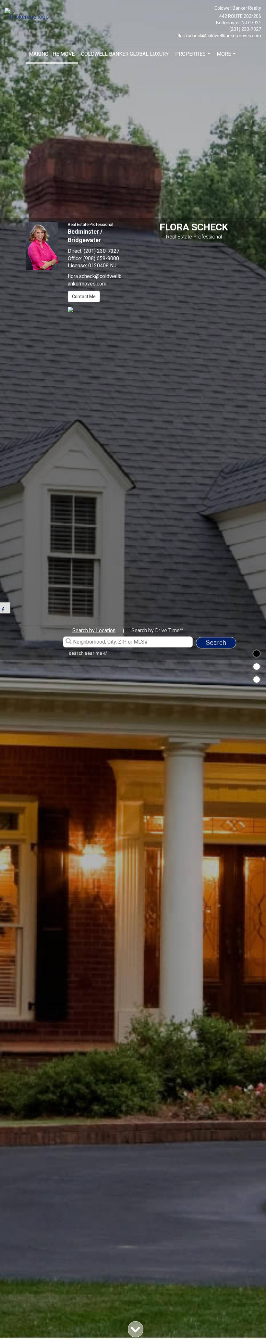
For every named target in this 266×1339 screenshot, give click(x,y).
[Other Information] (256, 679)
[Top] (256, 653)
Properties (193, 57)
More (227, 57)
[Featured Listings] (256, 666)
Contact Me (84, 296)
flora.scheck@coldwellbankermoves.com (219, 35)
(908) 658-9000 (101, 258)
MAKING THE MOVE (52, 54)
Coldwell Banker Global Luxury (125, 54)
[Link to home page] (28, 17)
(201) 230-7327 (245, 29)
